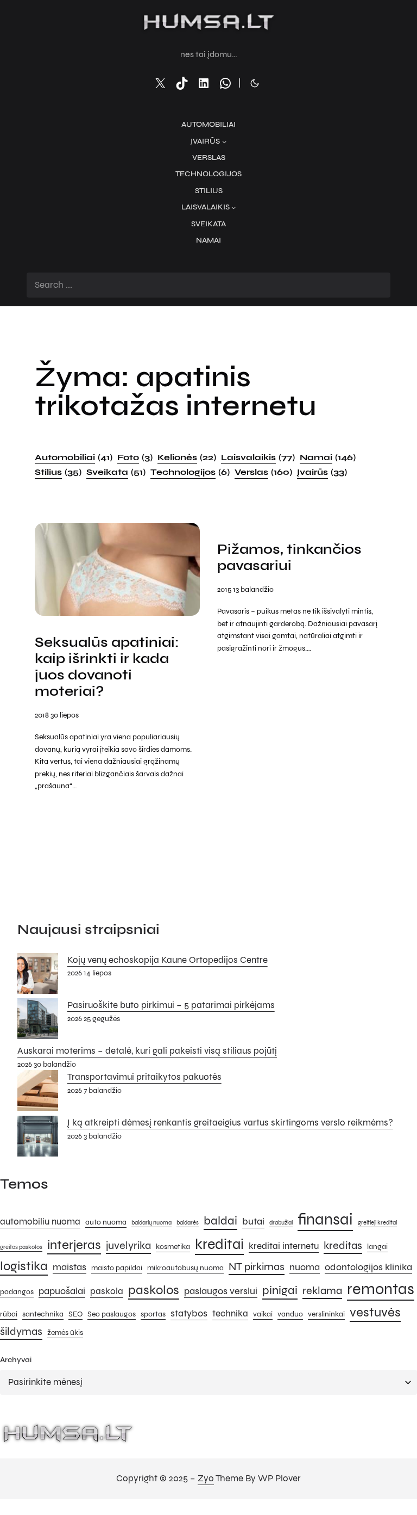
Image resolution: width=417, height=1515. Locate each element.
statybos (188, 1313)
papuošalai (62, 1291)
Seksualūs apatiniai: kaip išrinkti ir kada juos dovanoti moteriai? (107, 667)
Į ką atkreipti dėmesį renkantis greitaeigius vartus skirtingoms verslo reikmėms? (230, 1122)
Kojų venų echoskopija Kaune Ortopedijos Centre (167, 960)
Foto (135, 457)
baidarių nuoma (151, 1222)
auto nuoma (106, 1222)
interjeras (74, 1245)
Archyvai (15, 1359)
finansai (325, 1219)
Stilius (58, 472)
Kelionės (186, 457)
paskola (106, 1291)
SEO (75, 1314)
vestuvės (375, 1312)
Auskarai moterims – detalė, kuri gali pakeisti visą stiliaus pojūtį (147, 1051)
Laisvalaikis (258, 457)
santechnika (43, 1314)
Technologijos (190, 472)
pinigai (280, 1290)
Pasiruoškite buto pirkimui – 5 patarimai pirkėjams (171, 1005)
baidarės (187, 1222)
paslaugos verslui (220, 1291)
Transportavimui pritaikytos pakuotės (144, 1077)
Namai (328, 457)
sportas (153, 1314)
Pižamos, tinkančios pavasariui (289, 557)
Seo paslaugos (111, 1314)
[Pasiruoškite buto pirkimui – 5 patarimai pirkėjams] (37, 1021)
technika (230, 1313)
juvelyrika (128, 1245)
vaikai (263, 1314)
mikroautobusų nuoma (185, 1267)
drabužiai (281, 1222)
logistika (24, 1266)
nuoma (304, 1267)
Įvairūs (322, 472)
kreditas (343, 1245)
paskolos (153, 1290)
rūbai (8, 1314)
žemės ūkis (65, 1332)
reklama (322, 1290)
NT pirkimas (257, 1266)
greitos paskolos (21, 1247)
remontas (380, 1288)
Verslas (263, 472)
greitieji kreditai (377, 1222)
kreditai (219, 1244)
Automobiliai (73, 457)
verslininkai (326, 1314)
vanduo (290, 1314)
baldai (220, 1220)
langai (377, 1246)
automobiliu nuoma (40, 1221)
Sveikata (116, 472)
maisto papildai (116, 1267)
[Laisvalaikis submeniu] (233, 207)
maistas (69, 1267)
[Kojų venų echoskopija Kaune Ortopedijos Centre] (37, 976)
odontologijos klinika (368, 1267)
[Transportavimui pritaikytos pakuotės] (37, 1093)
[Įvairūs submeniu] (224, 141)
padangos (17, 1291)
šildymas (21, 1331)
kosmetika (173, 1246)
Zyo (206, 1478)
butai (253, 1221)
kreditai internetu (284, 1246)
